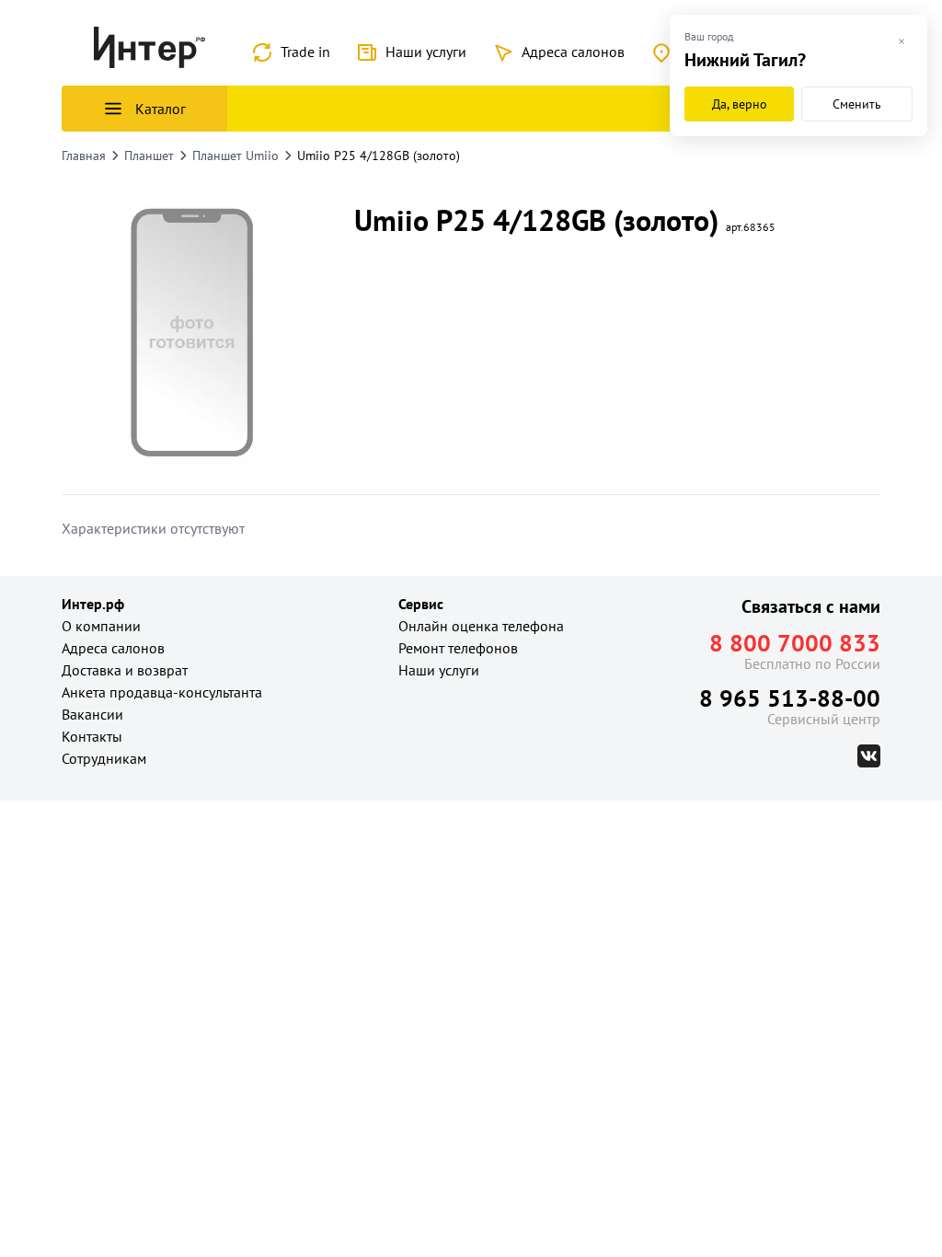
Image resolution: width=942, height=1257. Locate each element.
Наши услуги (425, 51)
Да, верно (739, 104)
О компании (101, 626)
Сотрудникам (104, 758)
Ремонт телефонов (458, 648)
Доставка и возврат (125, 670)
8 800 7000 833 (794, 643)
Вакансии (92, 714)
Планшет (149, 155)
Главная (84, 155)
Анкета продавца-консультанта (162, 692)
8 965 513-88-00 (789, 698)
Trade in (305, 51)
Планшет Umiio (235, 155)
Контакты (92, 736)
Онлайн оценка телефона (481, 626)
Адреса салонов (573, 51)
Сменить (857, 104)
